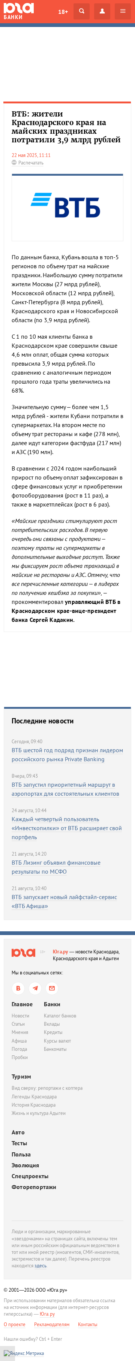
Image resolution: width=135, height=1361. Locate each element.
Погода (19, 1049)
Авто (18, 1132)
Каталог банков (60, 1016)
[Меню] (122, 11)
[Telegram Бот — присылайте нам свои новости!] (51, 988)
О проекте (15, 1324)
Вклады (52, 1024)
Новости (20, 1016)
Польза (21, 1154)
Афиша (19, 1041)
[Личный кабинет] (102, 11)
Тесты (19, 1143)
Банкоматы (55, 1049)
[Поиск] (81, 11)
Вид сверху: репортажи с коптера (47, 1088)
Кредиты (53, 1032)
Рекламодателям (51, 1324)
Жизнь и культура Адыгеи (39, 1113)
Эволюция (25, 1165)
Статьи (18, 1024)
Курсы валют (57, 1041)
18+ (63, 11)
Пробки (20, 1057)
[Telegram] (35, 988)
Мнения (20, 1032)
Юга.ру (60, 952)
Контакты (88, 1324)
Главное (22, 1004)
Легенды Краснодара (34, 1097)
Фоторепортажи (34, 1187)
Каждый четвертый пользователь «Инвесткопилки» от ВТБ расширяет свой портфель (67, 828)
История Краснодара (34, 1105)
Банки (52, 1004)
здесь (40, 1265)
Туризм (21, 1076)
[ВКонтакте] (18, 988)
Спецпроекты (30, 1176)
